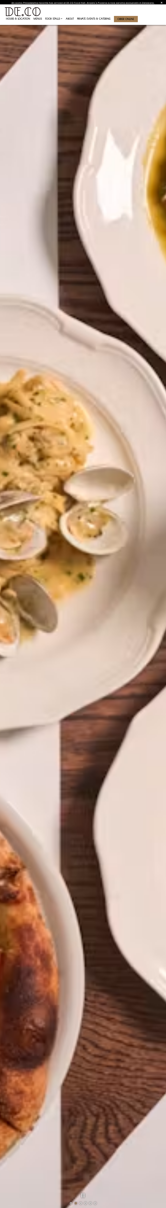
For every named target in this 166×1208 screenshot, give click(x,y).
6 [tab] (95, 1203)
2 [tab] (75, 1203)
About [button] (70, 18)
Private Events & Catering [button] (94, 18)
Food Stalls (54, 18)
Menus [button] (38, 18)
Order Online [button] (126, 19)
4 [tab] (85, 1203)
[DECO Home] (23, 11)
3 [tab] (80, 1203)
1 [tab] (70, 1203)
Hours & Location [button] (18, 18)
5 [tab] (90, 1203)
